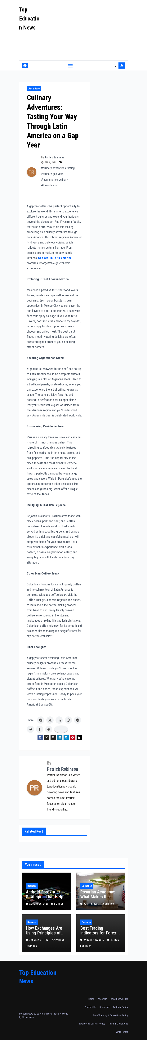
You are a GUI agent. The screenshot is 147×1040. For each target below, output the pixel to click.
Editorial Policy (120, 1007)
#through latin (49, 185)
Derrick (59, 904)
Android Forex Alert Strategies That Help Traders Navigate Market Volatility (44, 899)
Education (87, 886)
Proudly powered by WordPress (35, 1013)
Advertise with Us (119, 998)
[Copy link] (61, 729)
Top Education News (29, 18)
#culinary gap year (52, 174)
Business (31, 886)
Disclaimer (105, 1007)
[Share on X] (50, 720)
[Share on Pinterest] (77, 720)
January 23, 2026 (94, 940)
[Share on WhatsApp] (68, 720)
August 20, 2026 (39, 904)
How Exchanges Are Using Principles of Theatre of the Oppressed (44, 935)
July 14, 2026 (92, 904)
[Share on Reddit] (30, 729)
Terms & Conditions (118, 1023)
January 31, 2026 (40, 940)
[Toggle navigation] (70, 66)
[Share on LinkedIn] (59, 720)
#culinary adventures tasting (58, 168)
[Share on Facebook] (40, 720)
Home (91, 998)
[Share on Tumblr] (39, 729)
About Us (102, 998)
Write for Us (122, 1031)
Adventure (34, 88)
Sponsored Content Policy (92, 1023)
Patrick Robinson (55, 157)
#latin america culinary (54, 179)
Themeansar (28, 1017)
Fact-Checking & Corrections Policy (110, 1015)
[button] (114, 65)
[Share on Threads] (48, 729)
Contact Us (90, 1007)
